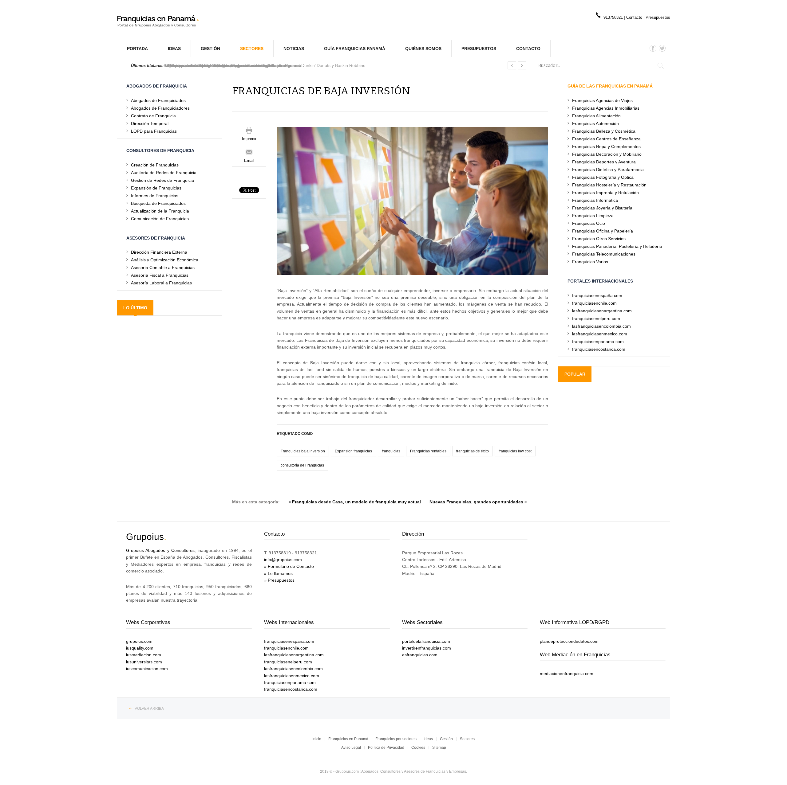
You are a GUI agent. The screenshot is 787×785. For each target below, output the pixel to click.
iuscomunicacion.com (147, 668)
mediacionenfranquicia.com (566, 673)
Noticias (293, 48)
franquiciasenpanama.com (598, 341)
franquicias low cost (515, 451)
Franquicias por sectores (396, 739)
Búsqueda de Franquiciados (158, 203)
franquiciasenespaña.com (597, 295)
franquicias (391, 451)
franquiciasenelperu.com (596, 318)
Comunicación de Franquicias (160, 218)
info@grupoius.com (283, 559)
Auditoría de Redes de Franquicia (163, 172)
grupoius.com (139, 641)
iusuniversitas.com (144, 661)
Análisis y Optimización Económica (164, 259)
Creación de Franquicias (155, 164)
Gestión (210, 48)
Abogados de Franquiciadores (160, 108)
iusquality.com (139, 648)
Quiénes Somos (423, 48)
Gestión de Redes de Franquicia (162, 180)
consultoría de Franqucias (302, 465)
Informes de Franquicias (154, 195)
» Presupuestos (279, 580)
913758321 (613, 17)
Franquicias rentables (428, 451)
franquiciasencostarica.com (598, 349)
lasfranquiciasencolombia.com (601, 326)
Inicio (316, 739)
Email (249, 160)
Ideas (174, 48)
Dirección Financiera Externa (159, 252)
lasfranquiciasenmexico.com (599, 333)
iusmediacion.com (143, 654)
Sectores (251, 48)
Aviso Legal (351, 747)
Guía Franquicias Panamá (354, 48)
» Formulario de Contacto (289, 566)
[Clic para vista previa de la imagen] (412, 201)
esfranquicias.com (419, 654)
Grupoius (145, 537)
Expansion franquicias (353, 451)
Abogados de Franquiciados (158, 100)
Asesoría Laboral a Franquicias (161, 282)
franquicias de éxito (472, 451)
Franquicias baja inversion (303, 451)
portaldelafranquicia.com (426, 641)
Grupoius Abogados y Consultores (160, 550)
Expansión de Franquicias (156, 188)
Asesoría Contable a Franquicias (163, 267)
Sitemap (439, 747)
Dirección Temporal (149, 123)
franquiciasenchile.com (594, 303)
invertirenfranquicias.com (426, 648)
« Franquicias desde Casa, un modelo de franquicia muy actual (354, 501)
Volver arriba (149, 708)
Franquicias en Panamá (348, 739)
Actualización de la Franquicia (160, 211)
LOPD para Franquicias (154, 131)
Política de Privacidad (386, 747)
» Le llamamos (278, 573)
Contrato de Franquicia (153, 115)
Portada (137, 48)
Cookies (418, 747)
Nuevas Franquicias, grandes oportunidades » (478, 501)
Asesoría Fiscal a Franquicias (159, 275)
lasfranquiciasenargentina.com (602, 310)
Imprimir (249, 138)
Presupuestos (658, 17)
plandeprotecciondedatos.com (569, 641)
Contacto (634, 17)
